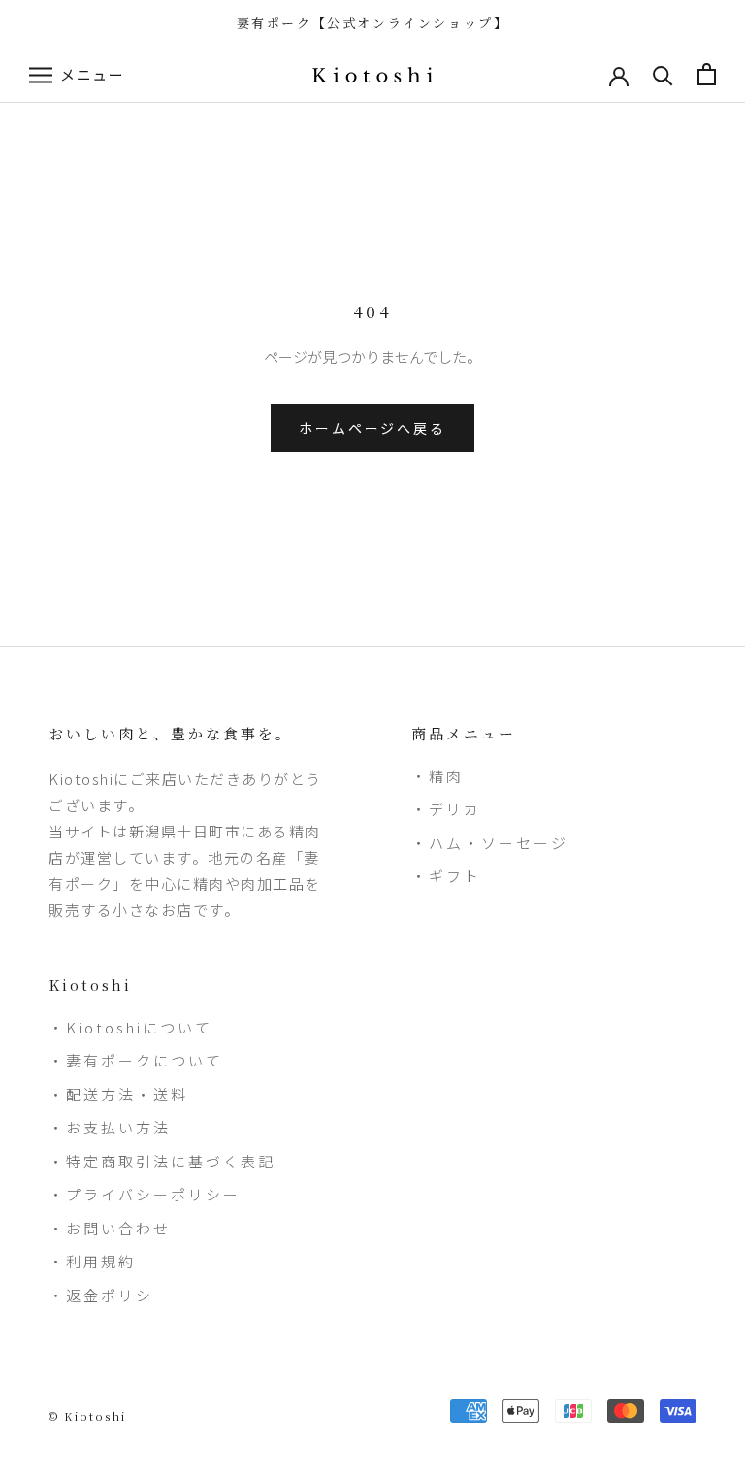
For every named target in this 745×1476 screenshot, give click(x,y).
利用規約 (101, 1261)
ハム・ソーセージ (498, 843)
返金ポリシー (118, 1295)
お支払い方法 (118, 1127)
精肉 (446, 776)
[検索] (663, 74)
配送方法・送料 (127, 1094)
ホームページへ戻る (372, 428)
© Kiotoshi (87, 1416)
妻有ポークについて (144, 1060)
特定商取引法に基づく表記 (170, 1161)
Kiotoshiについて (139, 1027)
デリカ (455, 809)
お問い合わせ (118, 1228)
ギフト (455, 876)
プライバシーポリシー (153, 1194)
